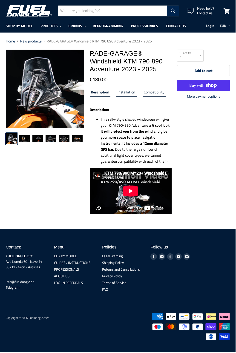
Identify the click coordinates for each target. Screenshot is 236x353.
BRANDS (75, 26)
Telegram (13, 287)
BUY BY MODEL (65, 256)
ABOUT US (61, 276)
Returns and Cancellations (121, 269)
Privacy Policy (112, 276)
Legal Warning (112, 256)
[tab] (100, 93)
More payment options (203, 96)
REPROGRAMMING (108, 26)
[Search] (173, 11)
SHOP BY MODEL (19, 26)
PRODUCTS (49, 26)
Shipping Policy (113, 262)
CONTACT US (176, 26)
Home (10, 41)
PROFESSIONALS (144, 26)
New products (31, 41)
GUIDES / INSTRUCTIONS (72, 262)
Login (210, 25)
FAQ (105, 289)
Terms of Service (114, 282)
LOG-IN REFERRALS (68, 282)
